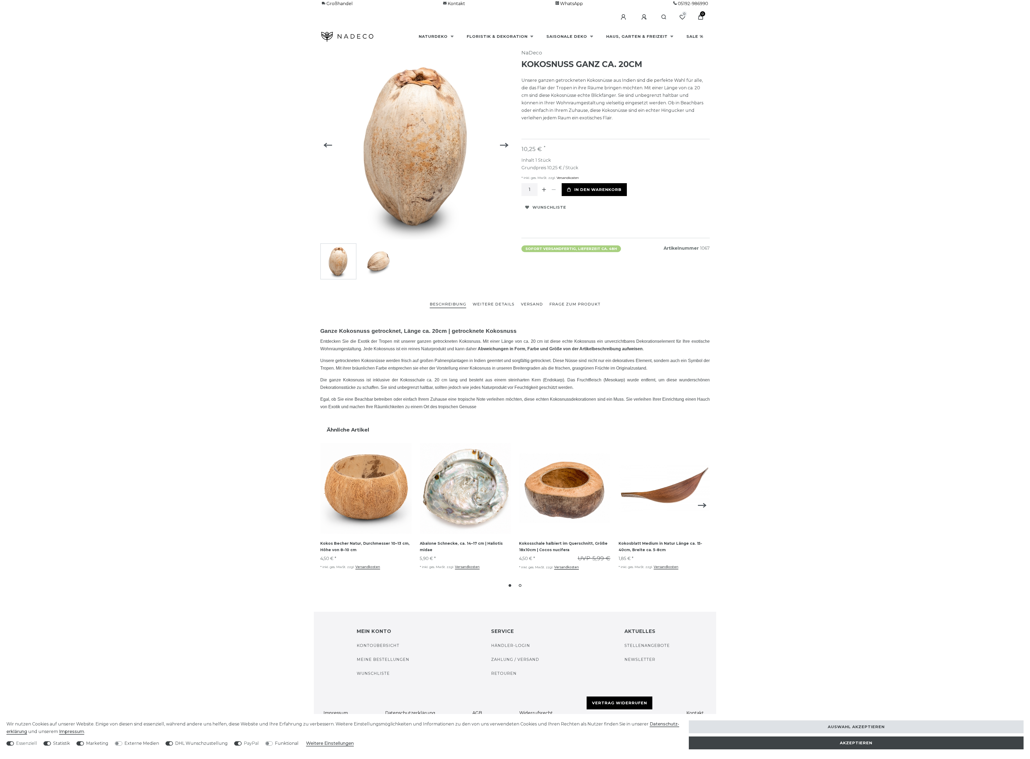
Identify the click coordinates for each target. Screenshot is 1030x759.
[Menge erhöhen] (544, 189)
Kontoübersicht (378, 645)
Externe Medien (141, 743)
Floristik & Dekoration (498, 36)
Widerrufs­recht (536, 713)
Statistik (61, 743)
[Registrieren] (645, 17)
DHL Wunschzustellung (201, 743)
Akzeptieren (856, 742)
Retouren (504, 673)
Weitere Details (493, 304)
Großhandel (339, 3)
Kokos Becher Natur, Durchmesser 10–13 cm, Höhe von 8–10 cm (365, 546)
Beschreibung (448, 304)
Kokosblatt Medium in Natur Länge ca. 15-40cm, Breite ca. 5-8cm (660, 546)
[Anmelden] (624, 17)
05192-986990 (692, 3)
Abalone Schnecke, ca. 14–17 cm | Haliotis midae (461, 546)
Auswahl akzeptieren (856, 726)
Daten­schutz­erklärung (410, 713)
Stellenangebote (647, 645)
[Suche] (664, 17)
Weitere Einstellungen (330, 743)
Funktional (287, 743)
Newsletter (639, 659)
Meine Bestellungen (383, 659)
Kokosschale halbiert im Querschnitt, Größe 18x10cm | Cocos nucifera (563, 546)
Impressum (335, 713)
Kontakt (456, 3)
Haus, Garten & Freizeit (637, 36)
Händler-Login (510, 645)
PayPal (251, 743)
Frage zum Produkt (575, 304)
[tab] (447, 304)
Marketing (97, 743)
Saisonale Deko (567, 36)
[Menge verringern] (553, 189)
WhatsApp (571, 3)
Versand (532, 304)
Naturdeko (434, 36)
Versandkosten (567, 178)
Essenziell (26, 743)
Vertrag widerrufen (619, 703)
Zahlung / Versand (515, 659)
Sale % (694, 36)
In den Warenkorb (597, 189)
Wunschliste (549, 207)
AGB (477, 713)
